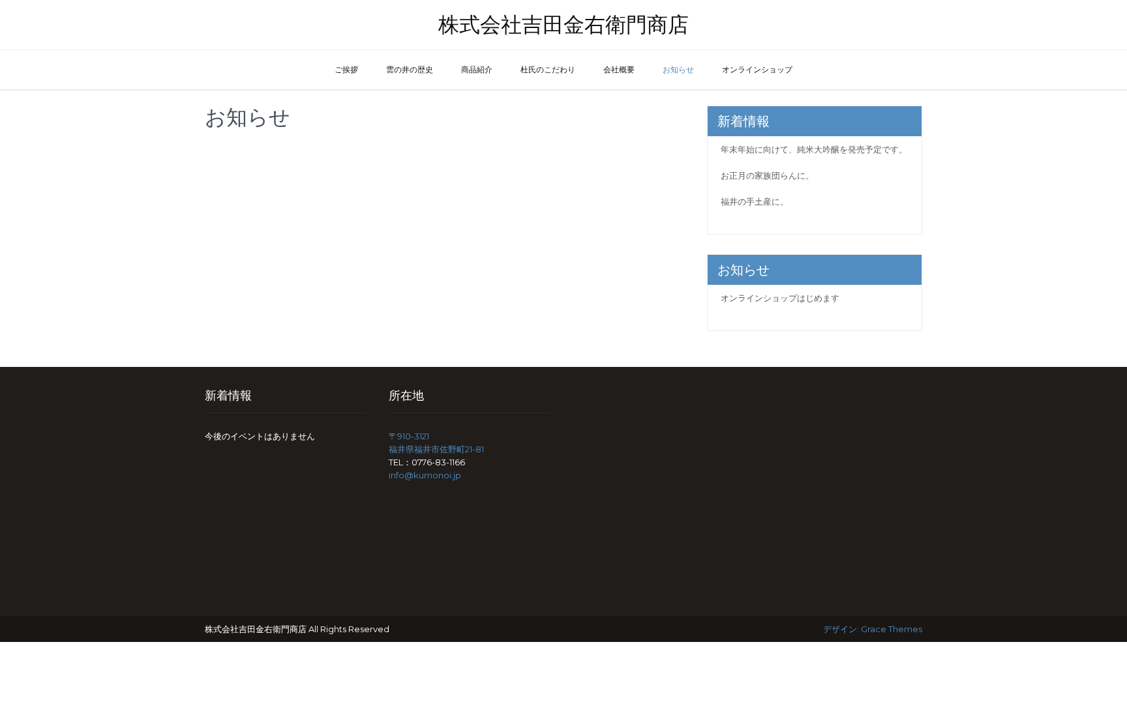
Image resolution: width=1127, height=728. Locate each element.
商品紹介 (476, 69)
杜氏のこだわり (547, 69)
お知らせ (678, 69)
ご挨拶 (346, 69)
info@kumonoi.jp (425, 475)
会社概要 (619, 69)
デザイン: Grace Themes (872, 629)
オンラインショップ (757, 69)
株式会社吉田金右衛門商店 (563, 24)
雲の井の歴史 (409, 69)
